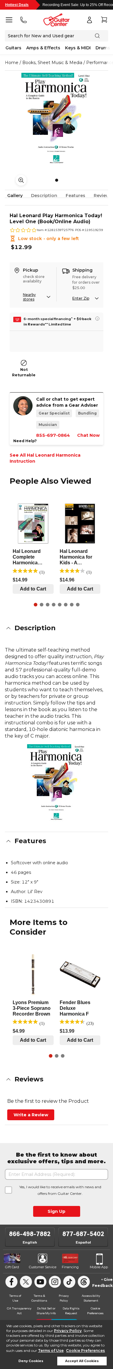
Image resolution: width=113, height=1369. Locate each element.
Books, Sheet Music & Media (52, 62)
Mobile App (99, 1267)
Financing (70, 1267)
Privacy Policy (68, 1330)
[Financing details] (97, 318)
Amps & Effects (43, 48)
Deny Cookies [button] (30, 1361)
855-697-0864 (53, 435)
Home (11, 62)
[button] (56, 628)
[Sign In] (89, 19)
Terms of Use (51, 1350)
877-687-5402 (83, 1234)
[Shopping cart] (104, 19)
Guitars (13, 48)
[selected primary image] (56, 119)
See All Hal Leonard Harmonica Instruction (45, 458)
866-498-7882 (30, 1234)
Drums (103, 48)
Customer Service (42, 1267)
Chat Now (88, 435)
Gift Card (12, 1267)
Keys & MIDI (78, 48)
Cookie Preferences (85, 1350)
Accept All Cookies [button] (82, 1361)
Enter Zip (80, 298)
